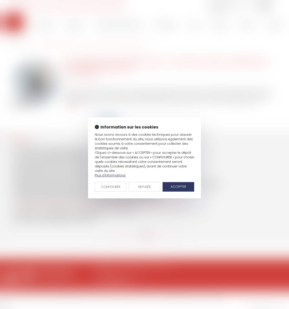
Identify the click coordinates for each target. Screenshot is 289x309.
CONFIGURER (110, 187)
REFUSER (144, 187)
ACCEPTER (178, 186)
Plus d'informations (110, 175)
